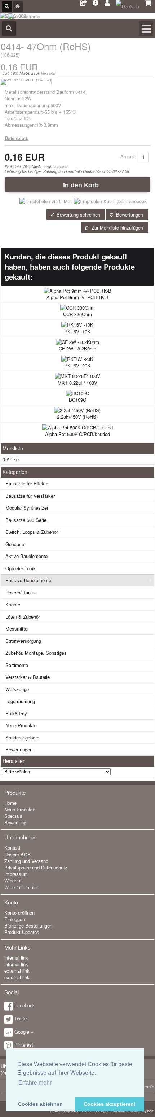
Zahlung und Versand (26, 861)
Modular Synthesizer (26, 507)
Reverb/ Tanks (20, 592)
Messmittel (16, 628)
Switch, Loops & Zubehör (31, 531)
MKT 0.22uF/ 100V (77, 382)
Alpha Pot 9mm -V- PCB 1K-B (77, 297)
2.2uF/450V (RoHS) (77, 416)
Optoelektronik (20, 568)
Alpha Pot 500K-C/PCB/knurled (77, 434)
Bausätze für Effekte (26, 483)
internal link (16, 957)
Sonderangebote (22, 737)
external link (17, 970)
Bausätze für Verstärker (30, 495)
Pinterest (23, 1044)
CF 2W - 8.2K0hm (77, 348)
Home (10, 802)
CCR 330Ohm (77, 314)
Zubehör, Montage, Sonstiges (36, 652)
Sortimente (16, 665)
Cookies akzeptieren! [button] (110, 1104)
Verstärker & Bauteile (27, 676)
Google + (24, 1031)
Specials (13, 815)
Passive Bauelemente (28, 580)
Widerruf (13, 880)
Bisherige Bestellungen (28, 925)
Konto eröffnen (19, 912)
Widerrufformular (21, 887)
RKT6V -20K (77, 365)
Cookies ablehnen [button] (40, 1104)
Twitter (21, 1018)
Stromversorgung (23, 640)
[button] (77, 184)
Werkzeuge (17, 689)
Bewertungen (18, 749)
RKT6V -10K (77, 331)
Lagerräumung (20, 701)
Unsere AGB (17, 854)
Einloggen (14, 919)
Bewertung (15, 822)
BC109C (77, 399)
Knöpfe (12, 604)
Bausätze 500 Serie (25, 519)
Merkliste (13, 448)
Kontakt (12, 847)
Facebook (24, 1005)
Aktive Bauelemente (26, 556)
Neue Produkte (20, 725)
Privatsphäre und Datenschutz (35, 867)
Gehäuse (14, 544)
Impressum (16, 874)
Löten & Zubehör (22, 616)
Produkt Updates (21, 932)
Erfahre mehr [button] (35, 1082)
